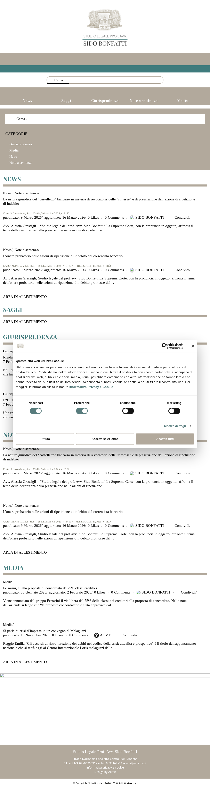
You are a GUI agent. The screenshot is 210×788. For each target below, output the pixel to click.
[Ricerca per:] (105, 119)
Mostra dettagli (175, 426)
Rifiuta (45, 439)
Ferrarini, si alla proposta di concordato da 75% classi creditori (50, 588)
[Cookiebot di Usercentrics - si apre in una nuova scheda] (165, 346)
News (27, 100)
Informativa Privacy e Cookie (91, 387)
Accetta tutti (165, 439)
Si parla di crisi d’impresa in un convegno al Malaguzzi (44, 631)
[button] (105, 69)
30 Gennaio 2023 (24, 592)
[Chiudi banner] (192, 346)
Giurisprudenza (105, 100)
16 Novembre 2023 (26, 635)
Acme (112, 772)
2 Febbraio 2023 (70, 592)
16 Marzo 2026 (64, 217)
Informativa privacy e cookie (105, 767)
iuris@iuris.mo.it (136, 763)
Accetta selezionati (105, 439)
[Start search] (161, 81)
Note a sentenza (144, 100)
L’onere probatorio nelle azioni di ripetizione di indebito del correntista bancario (63, 256)
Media (182, 100)
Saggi (66, 100)
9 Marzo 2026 (22, 217)
